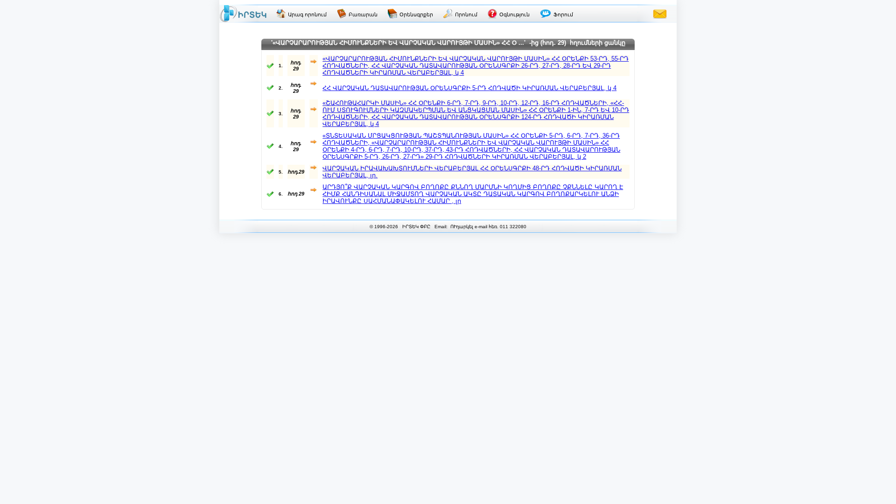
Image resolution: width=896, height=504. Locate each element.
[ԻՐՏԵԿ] (243, 13)
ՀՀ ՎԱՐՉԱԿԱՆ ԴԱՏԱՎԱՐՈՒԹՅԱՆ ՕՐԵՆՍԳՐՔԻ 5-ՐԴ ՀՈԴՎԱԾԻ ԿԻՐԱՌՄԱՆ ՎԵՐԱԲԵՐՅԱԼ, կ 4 (469, 87)
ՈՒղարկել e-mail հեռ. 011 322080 (487, 226)
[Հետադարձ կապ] (660, 13)
